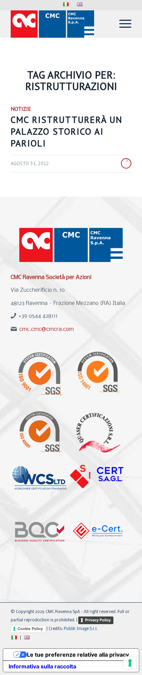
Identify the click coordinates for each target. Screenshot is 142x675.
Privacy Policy (98, 620)
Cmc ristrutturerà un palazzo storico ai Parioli (66, 131)
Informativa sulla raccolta (42, 666)
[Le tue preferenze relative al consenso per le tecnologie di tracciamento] (129, 662)
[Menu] (121, 24)
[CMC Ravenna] (59, 24)
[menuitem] (66, 4)
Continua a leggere (126, 163)
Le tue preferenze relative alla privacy (78, 654)
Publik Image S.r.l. (81, 629)
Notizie (21, 108)
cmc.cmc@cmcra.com (46, 329)
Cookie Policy (30, 628)
